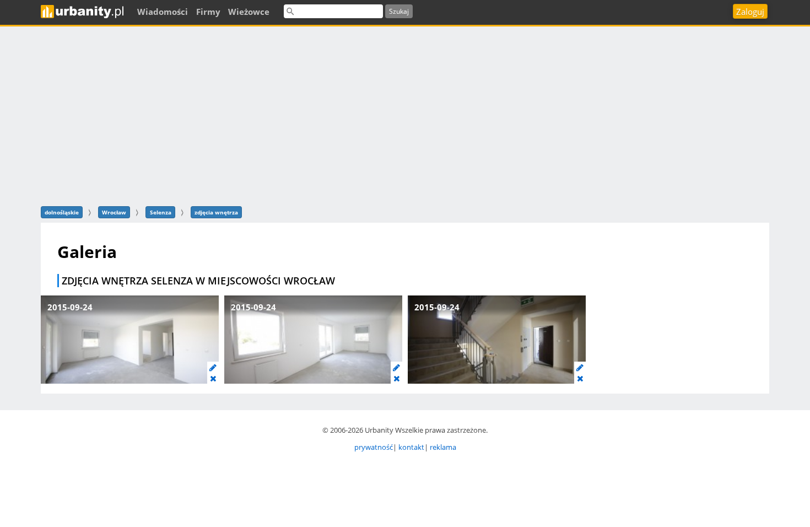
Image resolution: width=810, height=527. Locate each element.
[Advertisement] (405, 114)
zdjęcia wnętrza (216, 212)
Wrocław (114, 212)
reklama (443, 447)
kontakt (411, 447)
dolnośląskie (62, 212)
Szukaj (399, 11)
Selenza (160, 212)
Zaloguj (750, 11)
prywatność (373, 447)
